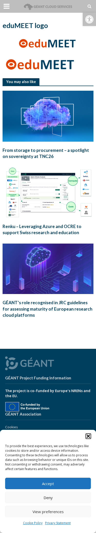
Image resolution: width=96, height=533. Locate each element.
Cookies (11, 427)
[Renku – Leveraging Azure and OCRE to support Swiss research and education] (48, 192)
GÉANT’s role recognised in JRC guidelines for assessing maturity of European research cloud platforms (47, 308)
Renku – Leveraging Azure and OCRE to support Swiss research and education (42, 229)
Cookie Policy (32, 523)
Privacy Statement (58, 523)
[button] (89, 19)
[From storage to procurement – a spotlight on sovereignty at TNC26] (48, 115)
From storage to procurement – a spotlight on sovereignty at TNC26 (46, 153)
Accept (48, 483)
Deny (48, 497)
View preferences (48, 511)
